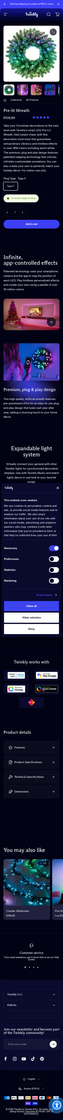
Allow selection (31, 617)
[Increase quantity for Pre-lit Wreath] (22, 212)
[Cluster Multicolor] (27, 882)
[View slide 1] (25, 967)
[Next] (58, 4)
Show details (44, 594)
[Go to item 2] (36, 89)
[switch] (54, 559)
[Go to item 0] (9, 89)
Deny (31, 628)
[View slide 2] (29, 967)
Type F (10, 186)
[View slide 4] (38, 967)
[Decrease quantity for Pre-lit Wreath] (7, 212)
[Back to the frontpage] (5, 100)
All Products (32, 100)
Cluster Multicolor (17, 911)
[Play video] (31, 314)
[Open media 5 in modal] (53, 32)
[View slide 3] (33, 967)
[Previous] (5, 4)
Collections (16, 100)
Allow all (31, 606)
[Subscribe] (53, 1044)
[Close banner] (58, 488)
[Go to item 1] (22, 89)
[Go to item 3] (49, 89)
